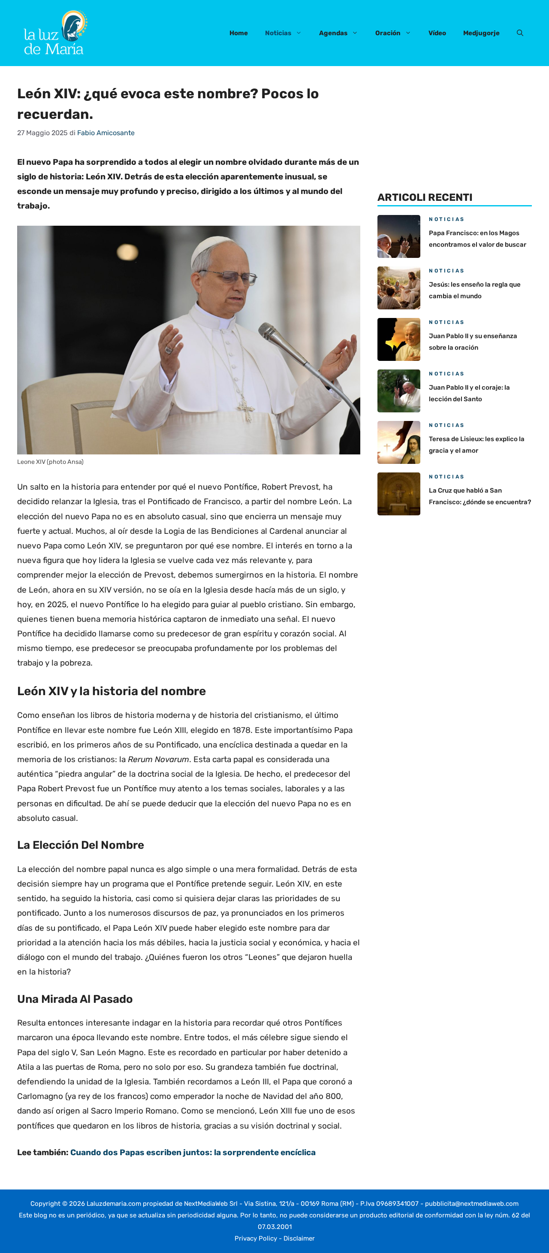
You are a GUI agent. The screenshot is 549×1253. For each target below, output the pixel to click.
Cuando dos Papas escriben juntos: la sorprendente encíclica (193, 1152)
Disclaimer (299, 1238)
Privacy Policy (256, 1238)
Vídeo (437, 33)
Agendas (333, 33)
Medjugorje (481, 33)
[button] (520, 33)
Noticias (278, 33)
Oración (388, 33)
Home (238, 33)
